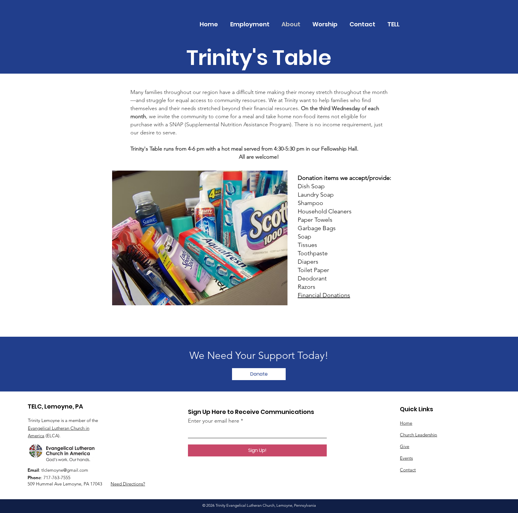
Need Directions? (128, 484)
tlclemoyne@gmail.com (64, 470)
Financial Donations (324, 295)
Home (406, 423)
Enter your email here (213, 421)
